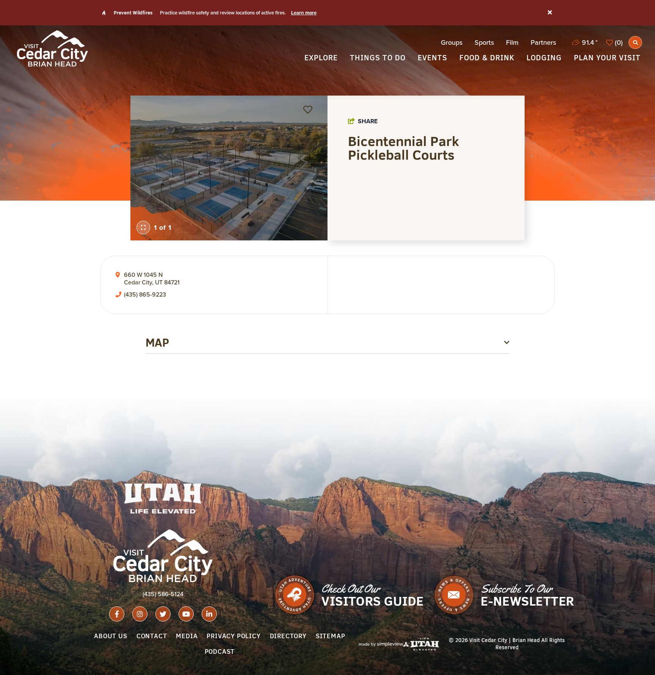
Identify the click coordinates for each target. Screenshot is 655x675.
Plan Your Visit (607, 57)
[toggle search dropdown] (635, 42)
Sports (484, 42)
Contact (151, 635)
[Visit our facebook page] (116, 614)
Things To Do (378, 57)
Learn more (304, 12)
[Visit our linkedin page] (209, 614)
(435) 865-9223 (145, 294)
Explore (321, 57)
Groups (451, 42)
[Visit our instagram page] (139, 614)
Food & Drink (486, 57)
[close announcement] (549, 13)
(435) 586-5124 (163, 594)
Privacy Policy (233, 635)
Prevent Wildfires (133, 12)
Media (186, 635)
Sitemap (330, 635)
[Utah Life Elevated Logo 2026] (163, 498)
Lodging (544, 57)
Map (157, 342)
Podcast (220, 651)
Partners (543, 42)
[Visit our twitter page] (163, 614)
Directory (288, 635)
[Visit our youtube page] (186, 614)
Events (432, 57)
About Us (110, 635)
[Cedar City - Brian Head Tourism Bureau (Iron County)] (52, 48)
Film (512, 42)
